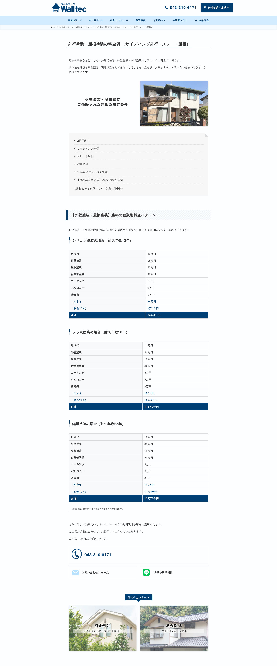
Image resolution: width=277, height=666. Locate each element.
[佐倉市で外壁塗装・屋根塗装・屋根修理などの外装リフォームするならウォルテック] (69, 7)
